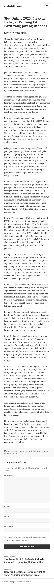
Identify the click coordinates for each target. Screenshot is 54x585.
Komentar (9, 476)
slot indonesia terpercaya (39, 451)
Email (7, 517)
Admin (24, 451)
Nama (7, 507)
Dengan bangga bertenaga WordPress (17, 582)
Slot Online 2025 (12, 453)
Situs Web (8, 527)
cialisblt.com (13, 6)
